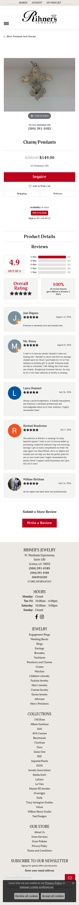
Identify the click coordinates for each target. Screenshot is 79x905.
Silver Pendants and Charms (21, 36)
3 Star (33, 264)
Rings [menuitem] (39, 644)
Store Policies (39, 841)
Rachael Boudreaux (35, 426)
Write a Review (39, 523)
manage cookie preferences (36, 887)
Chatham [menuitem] (39, 742)
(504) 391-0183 (39, 129)
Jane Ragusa (30, 313)
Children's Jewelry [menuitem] (39, 676)
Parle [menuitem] (39, 798)
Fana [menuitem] (39, 747)
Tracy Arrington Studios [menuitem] (39, 802)
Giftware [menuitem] (39, 699)
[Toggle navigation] (6, 22)
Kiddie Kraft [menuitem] (39, 775)
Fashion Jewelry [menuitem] (39, 680)
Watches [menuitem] (39, 671)
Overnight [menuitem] (39, 793)
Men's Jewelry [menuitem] (39, 685)
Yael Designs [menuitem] (39, 816)
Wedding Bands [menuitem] (39, 639)
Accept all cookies (53, 896)
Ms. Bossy (29, 341)
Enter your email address (39, 870)
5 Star (33, 257)
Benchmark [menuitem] (39, 738)
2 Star (33, 268)
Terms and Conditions (39, 850)
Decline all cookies (26, 896)
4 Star (33, 260)
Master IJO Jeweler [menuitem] (39, 788)
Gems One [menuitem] (39, 752)
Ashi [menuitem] (39, 729)
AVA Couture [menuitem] (39, 733)
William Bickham (33, 479)
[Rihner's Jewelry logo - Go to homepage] (39, 17)
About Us (39, 832)
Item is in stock (39, 213)
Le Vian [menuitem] (39, 784)
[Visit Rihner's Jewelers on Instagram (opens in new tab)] (42, 617)
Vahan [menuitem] (39, 807)
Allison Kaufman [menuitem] (39, 724)
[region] (39, 84)
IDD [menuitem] (39, 756)
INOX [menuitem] (39, 765)
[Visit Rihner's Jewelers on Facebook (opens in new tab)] (36, 617)
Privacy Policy (39, 846)
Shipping (21, 193)
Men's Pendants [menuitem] (39, 704)
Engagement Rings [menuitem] (39, 634)
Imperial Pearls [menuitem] (39, 761)
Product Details (39, 237)
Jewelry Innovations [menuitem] (39, 770)
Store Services (39, 837)
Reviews (39, 247)
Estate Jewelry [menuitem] (40, 694)
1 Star (33, 272)
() (68, 257)
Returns (57, 193)
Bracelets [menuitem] (39, 653)
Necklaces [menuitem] (39, 657)
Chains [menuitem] (40, 667)
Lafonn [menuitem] (39, 779)
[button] (22, 3)
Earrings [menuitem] (39, 648)
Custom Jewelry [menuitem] (39, 690)
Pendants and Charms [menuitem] (39, 662)
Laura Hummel (32, 388)
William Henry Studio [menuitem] (39, 812)
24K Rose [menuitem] (39, 719)
